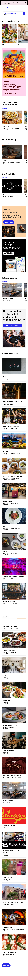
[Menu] (25, 7)
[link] (12, 121)
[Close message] (25, 3)
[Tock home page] (5, 7)
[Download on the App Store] (14, 253)
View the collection (8, 93)
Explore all (5, 108)
